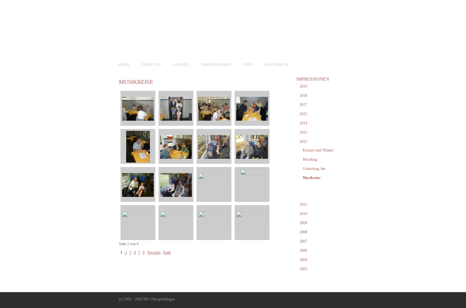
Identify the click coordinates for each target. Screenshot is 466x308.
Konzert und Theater (318, 150)
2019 (303, 86)
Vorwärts (154, 252)
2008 (303, 232)
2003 (303, 269)
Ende (167, 252)
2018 (303, 95)
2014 (303, 123)
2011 (303, 204)
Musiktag (310, 159)
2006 (303, 250)
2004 (303, 260)
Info (247, 65)
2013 (303, 132)
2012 (303, 141)
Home (124, 65)
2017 (303, 105)
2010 (303, 213)
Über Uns (151, 65)
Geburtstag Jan (314, 168)
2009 (303, 223)
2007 (303, 241)
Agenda (181, 65)
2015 (303, 114)
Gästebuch (276, 65)
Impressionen (216, 65)
